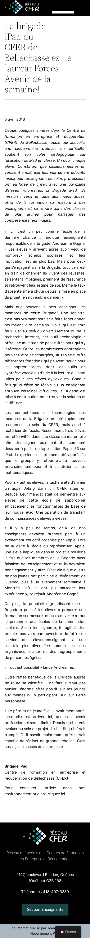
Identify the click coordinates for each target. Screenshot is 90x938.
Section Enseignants (45, 909)
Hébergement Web (45, 933)
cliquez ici (56, 794)
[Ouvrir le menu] (63, 22)
